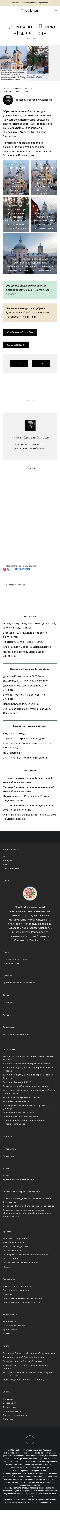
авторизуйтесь (22, 569)
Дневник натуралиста (15, 1415)
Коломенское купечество (16, 1101)
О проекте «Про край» (15, 959)
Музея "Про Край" (21, 1491)
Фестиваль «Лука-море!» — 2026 (23, 641)
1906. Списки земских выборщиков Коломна (26, 1063)
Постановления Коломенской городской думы (28, 1086)
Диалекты (8, 1419)
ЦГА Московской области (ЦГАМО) (21, 1263)
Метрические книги (13, 1242)
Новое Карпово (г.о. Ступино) (21, 704)
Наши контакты (11, 963)
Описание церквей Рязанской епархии (24, 1357)
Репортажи (9, 1156)
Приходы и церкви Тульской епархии (23, 1361)
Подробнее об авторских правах (33, 1470)
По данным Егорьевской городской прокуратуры (29, 1353)
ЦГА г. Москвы (10, 1259)
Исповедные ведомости (16, 1247)
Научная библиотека (14, 1325)
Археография (10, 1330)
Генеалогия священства (16, 1290)
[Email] (26, 405)
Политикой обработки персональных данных (37, 1499)
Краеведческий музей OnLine (19, 1179)
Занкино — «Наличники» (27, 492)
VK (4, 856)
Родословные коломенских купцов (21, 1302)
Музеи (6, 1175)
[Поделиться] (19, 405)
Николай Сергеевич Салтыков (34, 99)
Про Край (30, 11)
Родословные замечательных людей (22, 1298)
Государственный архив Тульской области (26, 1255)
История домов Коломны (16, 1034)
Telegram (8, 860)
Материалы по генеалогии (17, 1286)
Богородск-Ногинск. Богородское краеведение (28, 1206)
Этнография (9, 1403)
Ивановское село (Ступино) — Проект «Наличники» (34, 478)
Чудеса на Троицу (14, 733)
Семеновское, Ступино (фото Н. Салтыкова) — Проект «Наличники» (32, 534)
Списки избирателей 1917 (17, 1082)
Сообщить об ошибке (20, 332)
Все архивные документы (16, 1238)
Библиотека (9, 1322)
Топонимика (9, 1407)
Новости (7, 1137)
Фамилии (8, 1294)
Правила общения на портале (19, 983)
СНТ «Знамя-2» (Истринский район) (25, 757)
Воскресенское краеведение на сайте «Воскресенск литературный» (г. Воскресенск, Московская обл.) (28, 1213)
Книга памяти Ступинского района (22, 1097)
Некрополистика (12, 1411)
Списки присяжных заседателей (20, 1116)
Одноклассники (11, 868)
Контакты (8, 1002)
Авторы (7, 1015)
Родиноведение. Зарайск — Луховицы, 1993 (26, 1379)
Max (5, 864)
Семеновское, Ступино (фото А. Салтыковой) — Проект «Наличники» (33, 547)
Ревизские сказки (12, 1250)
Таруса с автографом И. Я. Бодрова (24, 738)
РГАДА (6, 1267)
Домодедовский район (19, 290)
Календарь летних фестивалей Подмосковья (30, 3)
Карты (6, 1334)
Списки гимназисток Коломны (19, 1113)
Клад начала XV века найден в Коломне (27, 646)
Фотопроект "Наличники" (21, 316)
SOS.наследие (16, 344)
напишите (50, 1488)
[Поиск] (30, 253)
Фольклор (8, 1399)
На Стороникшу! (13, 752)
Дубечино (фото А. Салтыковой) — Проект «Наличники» (36, 520)
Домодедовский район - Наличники (27, 312)
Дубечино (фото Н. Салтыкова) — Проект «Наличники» (35, 506)
